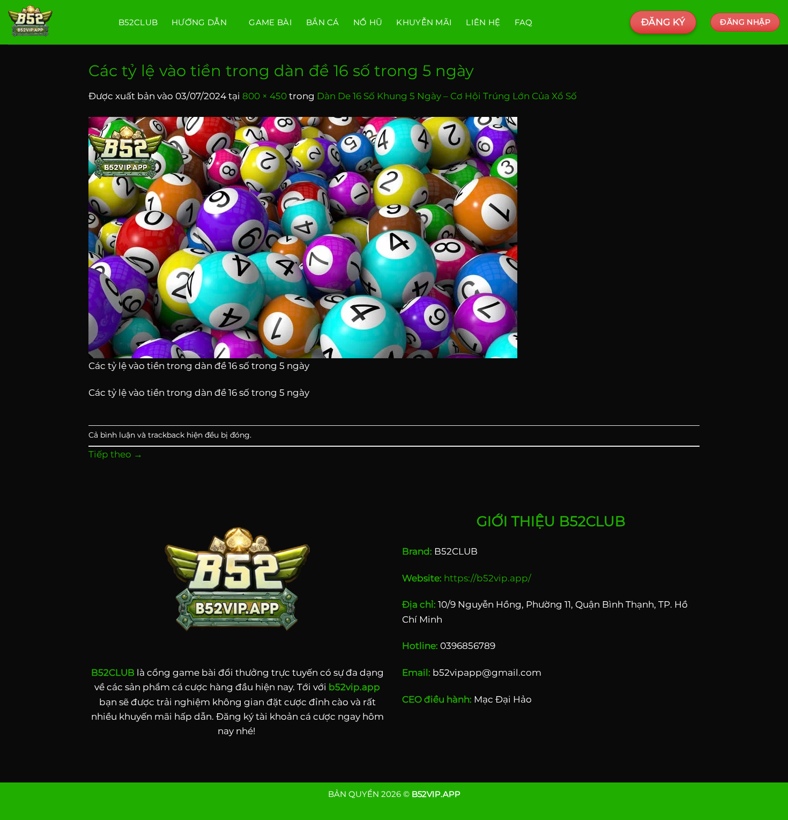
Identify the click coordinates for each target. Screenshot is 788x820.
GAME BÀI (270, 22)
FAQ (524, 22)
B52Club (138, 22)
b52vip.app (354, 686)
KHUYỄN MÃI (424, 22)
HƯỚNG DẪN (199, 22)
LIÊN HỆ (483, 22)
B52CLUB (113, 672)
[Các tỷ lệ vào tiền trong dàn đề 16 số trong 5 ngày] (302, 236)
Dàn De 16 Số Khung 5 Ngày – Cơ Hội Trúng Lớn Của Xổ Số (447, 95)
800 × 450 (264, 95)
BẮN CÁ (322, 22)
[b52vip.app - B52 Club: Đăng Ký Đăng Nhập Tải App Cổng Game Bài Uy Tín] (55, 22)
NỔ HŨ (368, 22)
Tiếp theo (115, 454)
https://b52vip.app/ (487, 577)
